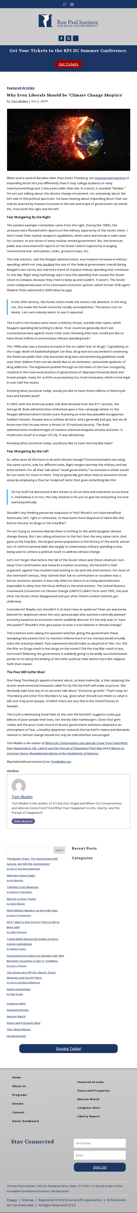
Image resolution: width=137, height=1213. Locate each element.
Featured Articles (20, 88)
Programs (19, 1095)
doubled (48, 264)
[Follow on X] (68, 38)
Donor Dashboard (25, 1121)
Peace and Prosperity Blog (23, 1023)
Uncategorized (16, 1036)
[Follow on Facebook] (61, 38)
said (68, 290)
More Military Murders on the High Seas (32, 910)
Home (16, 1077)
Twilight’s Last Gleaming (22, 887)
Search (59, 850)
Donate (17, 1103)
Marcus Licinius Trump (21, 899)
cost (117, 714)
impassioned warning (110, 178)
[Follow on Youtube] (75, 38)
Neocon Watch (16, 1016)
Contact (18, 1112)
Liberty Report (88, 1116)
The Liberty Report (19, 1029)
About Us (19, 1086)
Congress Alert (16, 1003)
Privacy (12, 1200)
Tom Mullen (19, 101)
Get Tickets (68, 64)
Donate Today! (68, 1048)
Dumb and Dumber (19, 989)
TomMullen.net (61, 762)
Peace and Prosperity (93, 1090)
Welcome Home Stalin (21, 875)
